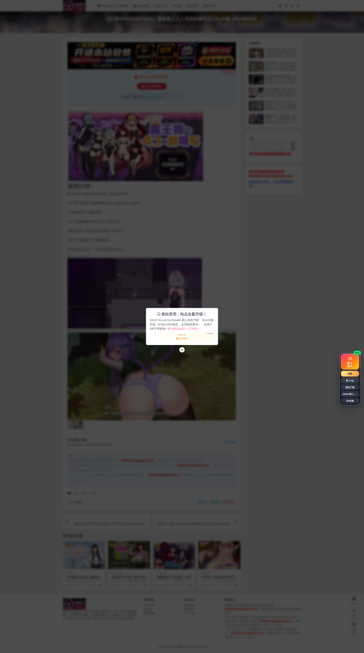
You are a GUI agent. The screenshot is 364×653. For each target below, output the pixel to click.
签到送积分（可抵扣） (186, 328)
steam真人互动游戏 (350, 394)
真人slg (350, 380)
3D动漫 (350, 400)
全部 (350, 373)
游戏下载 (350, 387)
